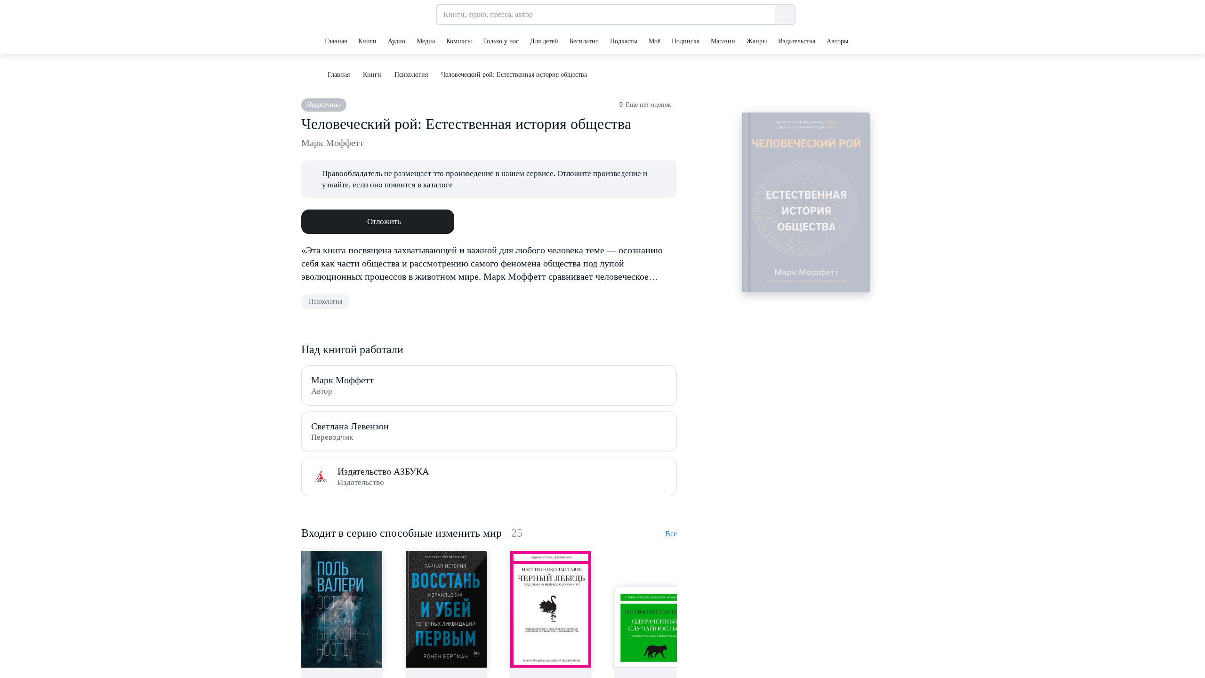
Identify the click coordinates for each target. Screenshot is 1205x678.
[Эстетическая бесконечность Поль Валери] (341, 609)
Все (671, 534)
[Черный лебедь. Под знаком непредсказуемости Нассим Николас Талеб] (550, 609)
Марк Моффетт (332, 142)
